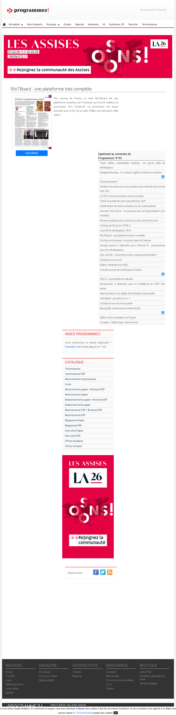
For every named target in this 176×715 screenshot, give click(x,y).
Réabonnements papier (78, 405)
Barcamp (77, 676)
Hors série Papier (74, 430)
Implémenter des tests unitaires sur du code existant (128, 206)
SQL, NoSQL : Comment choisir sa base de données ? (128, 255)
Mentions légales (148, 683)
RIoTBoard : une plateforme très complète (122, 235)
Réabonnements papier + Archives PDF (86, 399)
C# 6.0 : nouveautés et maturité (116, 279)
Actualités (13, 25)
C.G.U (109, 684)
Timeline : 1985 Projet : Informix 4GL (119, 322)
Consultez (70, 346)
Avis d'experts (34, 24)
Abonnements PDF (75, 415)
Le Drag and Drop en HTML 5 (115, 225)
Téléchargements (15, 684)
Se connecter (147, 9)
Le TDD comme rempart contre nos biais (122, 196)
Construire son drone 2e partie (116, 303)
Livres (68, 384)
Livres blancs (12, 688)
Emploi (67, 24)
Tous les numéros (48, 676)
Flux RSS (10, 676)
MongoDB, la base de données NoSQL (120, 308)
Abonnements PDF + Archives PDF (83, 410)
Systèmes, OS (116, 24)
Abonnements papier (76, 394)
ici (74, 712)
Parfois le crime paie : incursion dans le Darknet (125, 240)
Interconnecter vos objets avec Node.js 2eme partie (127, 293)
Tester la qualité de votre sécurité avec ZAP (123, 201)
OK (115, 712)
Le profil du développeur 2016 (115, 230)
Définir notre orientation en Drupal (118, 317)
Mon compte (112, 676)
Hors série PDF (73, 435)
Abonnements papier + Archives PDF (85, 389)
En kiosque (44, 672)
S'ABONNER (31, 153)
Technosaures (149, 24)
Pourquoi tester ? (109, 181)
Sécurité (133, 24)
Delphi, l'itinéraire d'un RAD (114, 265)
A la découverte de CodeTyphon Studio (121, 269)
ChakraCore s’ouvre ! (111, 260)
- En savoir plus (83, 712)
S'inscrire (161, 9)
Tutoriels (77, 672)
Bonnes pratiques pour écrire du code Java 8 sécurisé (129, 220)
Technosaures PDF (75, 374)
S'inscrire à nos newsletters (120, 680)
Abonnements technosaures (80, 379)
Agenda (79, 24)
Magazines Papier (75, 420)
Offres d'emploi (73, 446)
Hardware (93, 24)
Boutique (50, 25)
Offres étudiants (74, 441)
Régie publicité (46, 680)
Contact (110, 688)
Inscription (111, 672)
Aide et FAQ (145, 672)
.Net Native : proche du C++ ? (115, 298)
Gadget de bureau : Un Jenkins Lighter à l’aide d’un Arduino (131, 172)
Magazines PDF (73, 425)
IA (104, 24)
